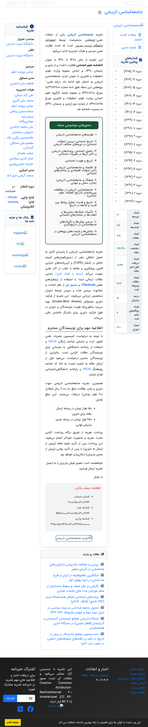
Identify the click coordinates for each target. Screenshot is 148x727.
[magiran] (20, 233)
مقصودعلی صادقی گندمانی (21, 145)
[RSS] (20, 710)
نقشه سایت (137, 692)
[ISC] (20, 244)
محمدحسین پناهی (21, 111)
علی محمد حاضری (21, 126)
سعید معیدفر (25, 153)
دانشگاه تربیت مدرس (19, 43)
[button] (56, 722)
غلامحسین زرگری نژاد (20, 137)
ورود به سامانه (42, 3)
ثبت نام (15, 3)
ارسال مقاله (138, 683)
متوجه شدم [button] (12, 722)
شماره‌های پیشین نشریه (129, 60)
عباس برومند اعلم (22, 71)
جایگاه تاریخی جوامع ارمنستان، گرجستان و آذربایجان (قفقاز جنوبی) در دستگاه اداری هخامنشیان (74, 623)
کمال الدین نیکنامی (21, 158)
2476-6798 (13, 202)
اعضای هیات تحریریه (131, 678)
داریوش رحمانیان (22, 132)
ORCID (52, 341)
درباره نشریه (137, 673)
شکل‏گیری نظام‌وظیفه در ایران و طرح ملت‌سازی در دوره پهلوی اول (78, 577)
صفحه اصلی (137, 669)
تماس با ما (138, 687)
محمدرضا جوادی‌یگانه (26, 119)
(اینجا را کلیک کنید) (69, 274)
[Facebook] (30, 710)
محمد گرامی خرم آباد (20, 175)
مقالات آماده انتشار (131, 37)
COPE (78, 263)
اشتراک (10, 698)
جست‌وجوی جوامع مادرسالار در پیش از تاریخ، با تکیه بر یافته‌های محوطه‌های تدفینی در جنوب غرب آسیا (75, 639)
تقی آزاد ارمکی (24, 95)
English (132, 3)
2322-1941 (12, 197)
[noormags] (20, 255)
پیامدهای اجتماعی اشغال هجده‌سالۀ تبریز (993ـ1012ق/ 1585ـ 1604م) (75, 599)
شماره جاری (129, 47)
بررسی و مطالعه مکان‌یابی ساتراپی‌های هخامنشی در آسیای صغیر (77, 567)
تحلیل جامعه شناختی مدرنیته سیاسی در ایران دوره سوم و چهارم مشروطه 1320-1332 (76, 610)
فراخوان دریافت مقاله (95, 675)
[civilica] (20, 266)
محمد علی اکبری (23, 100)
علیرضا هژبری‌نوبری (21, 163)
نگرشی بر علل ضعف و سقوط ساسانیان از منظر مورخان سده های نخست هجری (75, 588)
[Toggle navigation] (99, 13)
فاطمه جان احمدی (21, 83)
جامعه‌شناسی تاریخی (123, 12)
